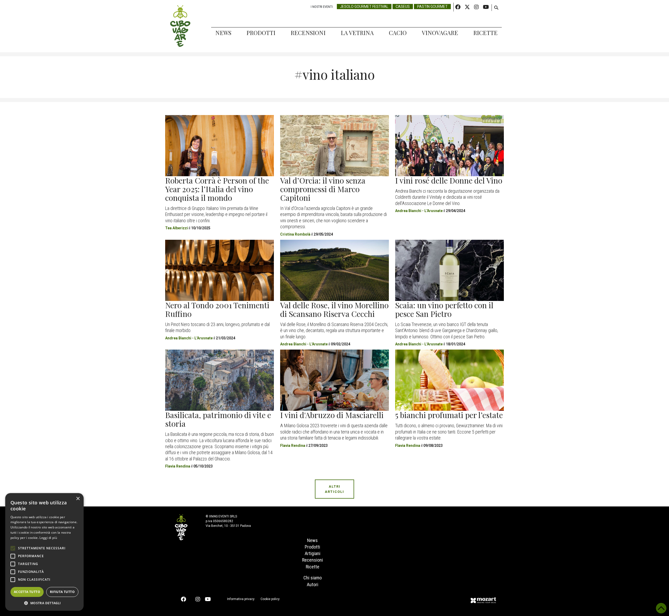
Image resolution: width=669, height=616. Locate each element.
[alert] (44, 552)
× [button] (78, 499)
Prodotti (260, 33)
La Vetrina (357, 33)
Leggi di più (48, 537)
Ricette (485, 33)
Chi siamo (312, 577)
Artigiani (312, 553)
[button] (44, 603)
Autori (312, 584)
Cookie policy (270, 599)
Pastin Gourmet (432, 6)
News (223, 33)
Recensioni (308, 33)
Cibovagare (180, 26)
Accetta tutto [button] (27, 592)
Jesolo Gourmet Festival (364, 6)
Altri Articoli (334, 489)
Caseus (403, 6)
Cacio (398, 33)
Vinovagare (440, 33)
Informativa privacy (241, 599)
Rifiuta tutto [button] (62, 592)
